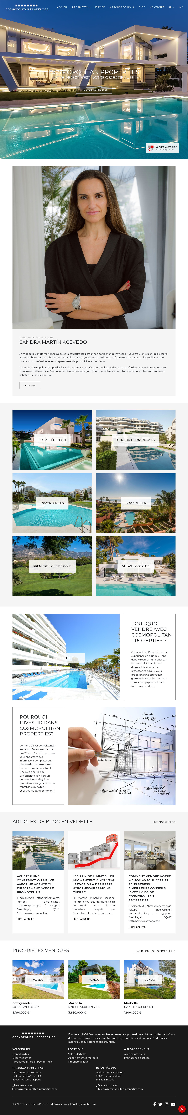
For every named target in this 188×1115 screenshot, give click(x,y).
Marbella (75, 1003)
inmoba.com (88, 1104)
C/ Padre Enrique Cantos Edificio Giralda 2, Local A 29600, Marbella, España (26, 1076)
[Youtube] (173, 1104)
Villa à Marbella (77, 1054)
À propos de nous (134, 1054)
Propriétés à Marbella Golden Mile (32, 1061)
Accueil (62, 7)
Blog (142, 7)
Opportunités (52, 503)
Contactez (157, 7)
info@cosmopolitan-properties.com (36, 1089)
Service (100, 7)
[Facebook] (154, 1104)
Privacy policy (61, 1104)
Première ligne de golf (52, 566)
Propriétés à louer (79, 1061)
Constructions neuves (136, 440)
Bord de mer (136, 503)
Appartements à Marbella (83, 1057)
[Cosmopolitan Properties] (27, 7)
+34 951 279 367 (24, 1085)
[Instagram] (166, 1104)
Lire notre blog (164, 822)
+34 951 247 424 (108, 1085)
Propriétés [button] (80, 7)
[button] (172, 7)
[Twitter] (160, 1104)
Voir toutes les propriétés (156, 951)
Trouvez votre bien (94, 89)
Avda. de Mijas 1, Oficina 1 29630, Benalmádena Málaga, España (110, 1076)
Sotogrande (21, 1003)
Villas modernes (136, 566)
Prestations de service (137, 1057)
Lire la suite (30, 385)
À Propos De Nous (122, 7)
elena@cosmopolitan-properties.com (121, 1089)
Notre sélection (52, 440)
